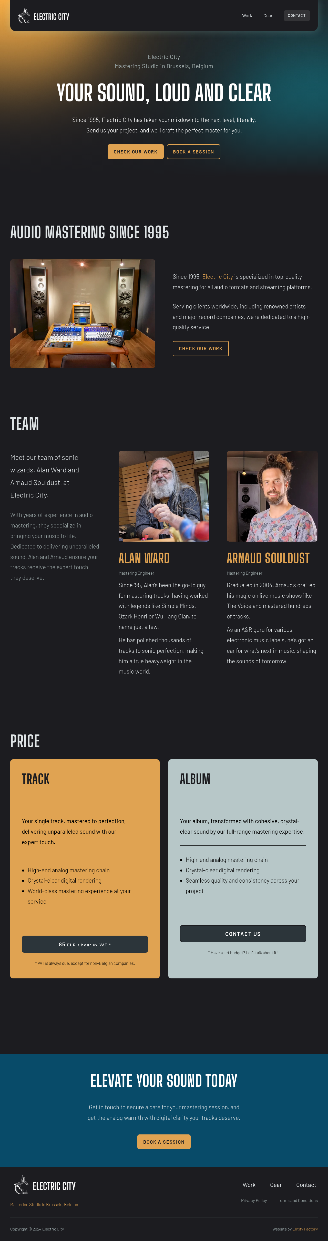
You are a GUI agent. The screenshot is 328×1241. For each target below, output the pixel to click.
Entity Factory (305, 1228)
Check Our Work (136, 151)
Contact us (243, 933)
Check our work (201, 348)
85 (85, 944)
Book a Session (193, 151)
